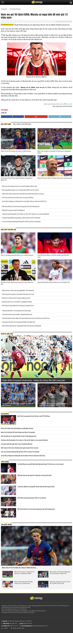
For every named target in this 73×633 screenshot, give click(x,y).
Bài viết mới (6, 124)
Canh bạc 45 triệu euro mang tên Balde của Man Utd (18, 322)
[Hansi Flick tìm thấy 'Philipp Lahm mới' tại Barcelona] (55, 165)
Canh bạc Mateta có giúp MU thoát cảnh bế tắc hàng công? (35, 486)
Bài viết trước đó (8, 230)
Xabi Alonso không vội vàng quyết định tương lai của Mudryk (21, 326)
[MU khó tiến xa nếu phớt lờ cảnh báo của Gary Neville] (8, 479)
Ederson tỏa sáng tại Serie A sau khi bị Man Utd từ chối (19, 186)
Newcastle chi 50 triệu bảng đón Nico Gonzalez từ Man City (16, 179)
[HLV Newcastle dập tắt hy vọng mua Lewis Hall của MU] (18, 269)
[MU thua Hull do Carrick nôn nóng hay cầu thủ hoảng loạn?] (8, 513)
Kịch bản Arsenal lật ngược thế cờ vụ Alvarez (31, 498)
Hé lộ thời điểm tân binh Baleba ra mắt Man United (17, 428)
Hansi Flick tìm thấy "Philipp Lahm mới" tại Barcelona (55, 178)
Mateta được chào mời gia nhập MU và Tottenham (18, 290)
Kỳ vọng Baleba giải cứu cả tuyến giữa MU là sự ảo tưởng (20, 190)
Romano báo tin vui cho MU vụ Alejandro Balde (17, 302)
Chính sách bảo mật (18, 628)
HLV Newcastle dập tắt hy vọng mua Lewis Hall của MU (17, 283)
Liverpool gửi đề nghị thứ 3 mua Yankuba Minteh (16, 444)
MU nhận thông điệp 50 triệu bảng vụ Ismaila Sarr (18, 305)
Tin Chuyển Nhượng (15, 9)
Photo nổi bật (7, 334)
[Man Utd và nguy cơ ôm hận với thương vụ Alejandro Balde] (55, 138)
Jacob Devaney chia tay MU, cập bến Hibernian (17, 314)
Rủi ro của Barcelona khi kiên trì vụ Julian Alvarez (17, 255)
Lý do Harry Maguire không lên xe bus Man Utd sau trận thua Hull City (24, 201)
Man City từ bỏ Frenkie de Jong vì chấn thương (16, 151)
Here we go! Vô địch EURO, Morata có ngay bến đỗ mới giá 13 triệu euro (34, 16)
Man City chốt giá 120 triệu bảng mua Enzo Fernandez (18, 432)
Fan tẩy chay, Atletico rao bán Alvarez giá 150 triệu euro (53, 256)
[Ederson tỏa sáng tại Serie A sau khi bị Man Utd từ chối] (43, 584)
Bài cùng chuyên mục (22, 124)
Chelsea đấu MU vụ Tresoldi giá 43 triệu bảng (16, 311)
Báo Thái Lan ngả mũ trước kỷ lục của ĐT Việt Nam (33, 416)
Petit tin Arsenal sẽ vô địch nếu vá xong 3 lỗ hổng (17, 197)
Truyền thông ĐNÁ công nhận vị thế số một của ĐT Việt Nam (21, 218)
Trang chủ (4, 9)
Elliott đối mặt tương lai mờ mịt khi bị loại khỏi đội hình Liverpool (23, 194)
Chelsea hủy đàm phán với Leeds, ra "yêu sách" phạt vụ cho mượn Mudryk (25, 214)
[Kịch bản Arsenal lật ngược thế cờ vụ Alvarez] (8, 501)
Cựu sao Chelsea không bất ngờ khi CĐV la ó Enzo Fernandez (21, 221)
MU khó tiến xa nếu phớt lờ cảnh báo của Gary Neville (34, 475)
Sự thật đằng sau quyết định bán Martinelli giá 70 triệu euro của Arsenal (40, 464)
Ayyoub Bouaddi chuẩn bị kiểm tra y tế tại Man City (54, 282)
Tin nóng (5, 414)
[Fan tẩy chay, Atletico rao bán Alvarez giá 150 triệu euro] (55, 242)
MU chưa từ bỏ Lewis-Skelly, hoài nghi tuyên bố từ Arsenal (19, 448)
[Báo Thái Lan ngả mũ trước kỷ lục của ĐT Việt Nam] (8, 420)
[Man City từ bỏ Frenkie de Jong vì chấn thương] (18, 138)
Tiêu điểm (5, 462)
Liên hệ (5, 628)
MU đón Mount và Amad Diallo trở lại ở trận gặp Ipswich (18, 436)
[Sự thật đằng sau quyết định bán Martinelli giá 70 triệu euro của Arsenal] (8, 468)
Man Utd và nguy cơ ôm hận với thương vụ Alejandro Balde (54, 152)
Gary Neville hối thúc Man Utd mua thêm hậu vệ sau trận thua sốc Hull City (26, 318)
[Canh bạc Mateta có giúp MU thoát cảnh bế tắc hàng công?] (8, 490)
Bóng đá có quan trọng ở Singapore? (13, 210)
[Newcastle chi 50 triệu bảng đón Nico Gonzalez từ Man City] (18, 165)
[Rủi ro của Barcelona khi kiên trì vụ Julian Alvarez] (18, 242)
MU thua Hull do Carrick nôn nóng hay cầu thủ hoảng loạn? (21, 206)
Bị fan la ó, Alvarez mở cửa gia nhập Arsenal (16, 298)
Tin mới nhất (6, 524)
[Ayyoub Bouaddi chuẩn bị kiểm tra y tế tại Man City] (55, 269)
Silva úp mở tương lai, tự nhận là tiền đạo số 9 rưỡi (18, 294)
